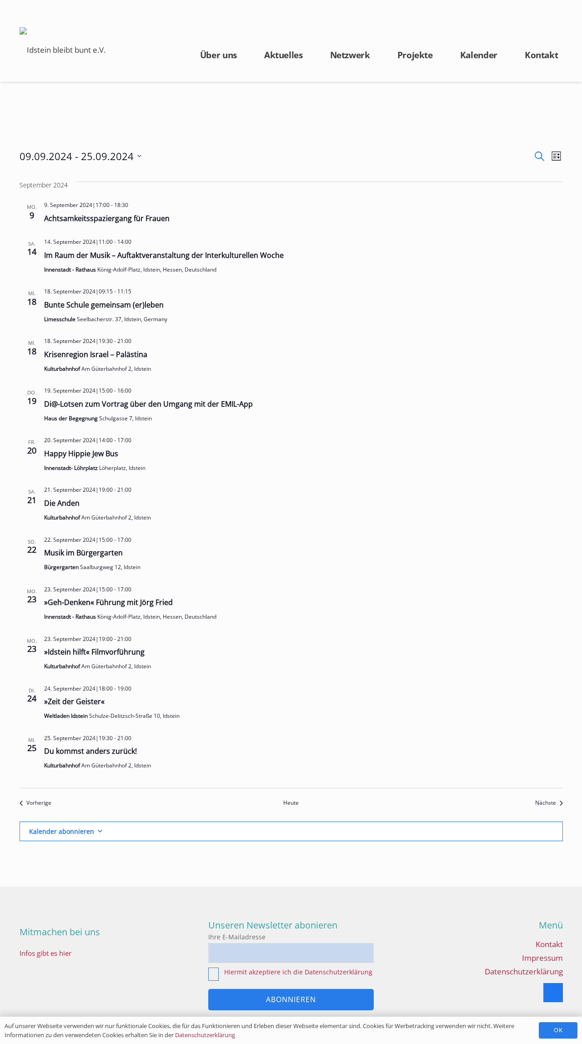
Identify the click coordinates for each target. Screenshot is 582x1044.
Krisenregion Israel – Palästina (95, 354)
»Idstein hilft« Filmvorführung (94, 652)
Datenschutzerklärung (524, 971)
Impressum (542, 958)
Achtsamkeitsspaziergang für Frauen (107, 218)
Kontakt (549, 944)
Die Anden (62, 503)
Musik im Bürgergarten (83, 553)
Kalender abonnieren (61, 831)
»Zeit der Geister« (74, 701)
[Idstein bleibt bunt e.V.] (62, 50)
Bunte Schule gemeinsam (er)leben (104, 305)
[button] (556, 18)
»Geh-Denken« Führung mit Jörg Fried (108, 602)
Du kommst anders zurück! (90, 751)
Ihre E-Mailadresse (237, 937)
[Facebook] (553, 993)
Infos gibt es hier (45, 953)
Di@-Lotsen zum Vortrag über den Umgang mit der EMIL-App (148, 404)
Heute (291, 803)
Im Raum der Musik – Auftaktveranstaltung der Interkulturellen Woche (164, 255)
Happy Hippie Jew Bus (81, 454)
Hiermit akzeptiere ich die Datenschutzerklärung (298, 972)
